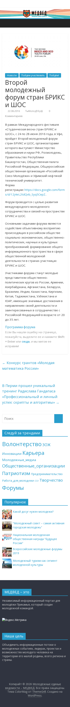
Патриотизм (16, 473)
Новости (12, 75)
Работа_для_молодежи (18, 480)
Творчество (51, 480)
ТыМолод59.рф (34, 111)
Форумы (13, 487)
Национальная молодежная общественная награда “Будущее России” (35, 539)
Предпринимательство (47, 474)
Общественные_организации (33, 466)
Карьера (33, 452)
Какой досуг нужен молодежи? (33, 511)
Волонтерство (22, 444)
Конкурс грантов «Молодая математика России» (28, 365)
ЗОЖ (46, 444)
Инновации (12, 453)
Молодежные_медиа (19, 460)
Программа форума (20, 327)
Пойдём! (54, 75)
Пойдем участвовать (33, 75)
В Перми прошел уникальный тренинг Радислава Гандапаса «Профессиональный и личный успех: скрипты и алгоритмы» (30, 394)
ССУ (37, 480)
